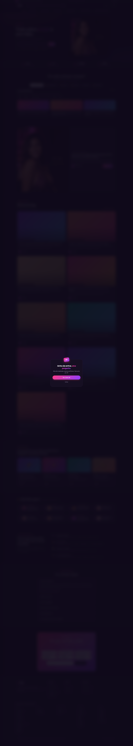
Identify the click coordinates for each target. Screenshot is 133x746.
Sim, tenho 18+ (66, 377)
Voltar (66, 382)
